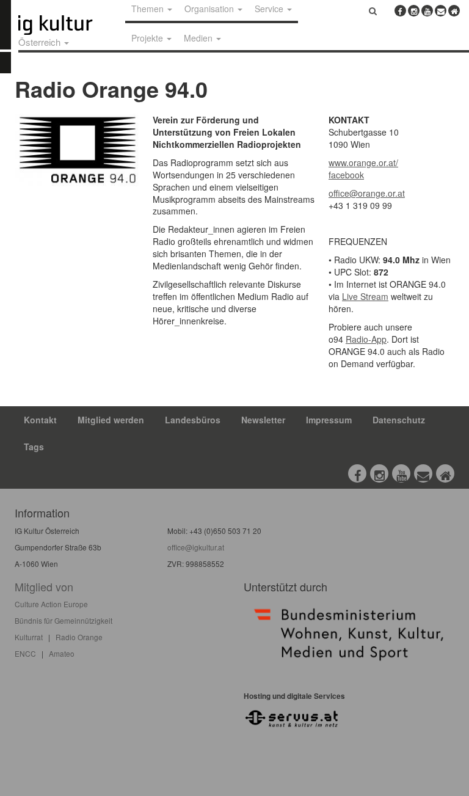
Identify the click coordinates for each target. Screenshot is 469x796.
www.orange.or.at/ (363, 162)
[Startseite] (69, 25)
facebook (346, 175)
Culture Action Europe (51, 604)
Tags (34, 446)
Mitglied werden (111, 420)
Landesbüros (192, 420)
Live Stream (365, 296)
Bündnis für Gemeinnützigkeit (63, 620)
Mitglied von (44, 586)
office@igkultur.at (195, 547)
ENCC (25, 653)
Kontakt (40, 420)
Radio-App (366, 339)
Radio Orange (79, 637)
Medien (199, 38)
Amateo (62, 653)
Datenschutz (399, 420)
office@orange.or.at (367, 193)
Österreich (40, 41)
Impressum (329, 420)
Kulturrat (29, 637)
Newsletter (263, 420)
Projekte (148, 38)
